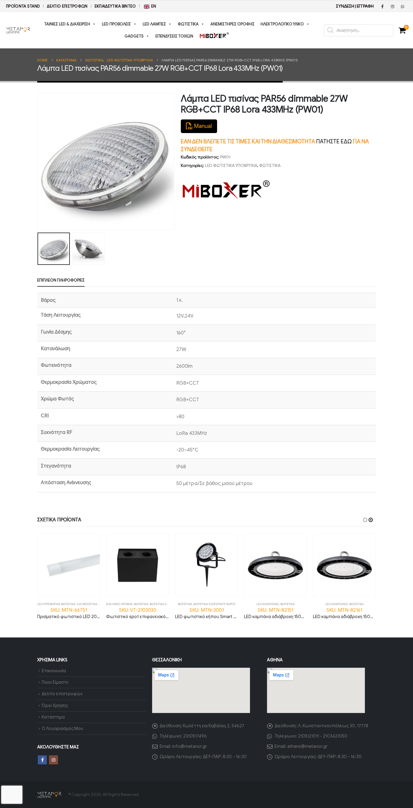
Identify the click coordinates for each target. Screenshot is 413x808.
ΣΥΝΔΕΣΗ (345, 6)
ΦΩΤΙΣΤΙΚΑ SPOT (161, 604)
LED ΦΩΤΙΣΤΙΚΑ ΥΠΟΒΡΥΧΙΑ (231, 165)
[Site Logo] (18, 30)
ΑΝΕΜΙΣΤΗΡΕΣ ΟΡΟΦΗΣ (232, 24)
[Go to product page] (68, 565)
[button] (38, 161)
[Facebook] (382, 6)
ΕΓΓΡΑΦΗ (365, 6)
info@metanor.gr (189, 746)
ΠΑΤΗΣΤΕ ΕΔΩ (334, 141)
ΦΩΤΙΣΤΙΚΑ (188, 24)
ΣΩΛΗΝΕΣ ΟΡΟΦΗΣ (119, 604)
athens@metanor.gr (307, 746)
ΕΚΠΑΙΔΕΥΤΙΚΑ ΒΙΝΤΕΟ (115, 6)
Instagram (53, 759)
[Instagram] (392, 6)
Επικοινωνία (54, 670)
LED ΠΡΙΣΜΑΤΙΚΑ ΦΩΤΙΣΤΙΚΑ (56, 604)
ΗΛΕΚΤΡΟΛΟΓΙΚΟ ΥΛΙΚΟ (282, 24)
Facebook (42, 759)
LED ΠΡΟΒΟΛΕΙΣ (116, 24)
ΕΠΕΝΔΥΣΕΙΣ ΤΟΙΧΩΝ (174, 36)
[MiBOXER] (226, 189)
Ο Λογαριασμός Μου (62, 728)
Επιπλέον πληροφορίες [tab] (61, 280)
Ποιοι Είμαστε (55, 682)
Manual (202, 125)
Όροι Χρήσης (55, 705)
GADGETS (134, 36)
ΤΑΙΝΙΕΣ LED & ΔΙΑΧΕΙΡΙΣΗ (67, 24)
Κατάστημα (53, 717)
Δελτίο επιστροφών (67, 6)
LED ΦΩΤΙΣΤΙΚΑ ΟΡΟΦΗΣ (93, 604)
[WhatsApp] (402, 6)
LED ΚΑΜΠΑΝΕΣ (267, 604)
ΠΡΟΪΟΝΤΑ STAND (23, 6)
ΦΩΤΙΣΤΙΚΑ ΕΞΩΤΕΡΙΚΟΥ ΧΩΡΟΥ (214, 604)
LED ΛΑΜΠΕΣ (154, 24)
